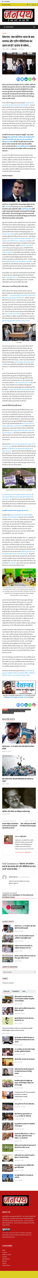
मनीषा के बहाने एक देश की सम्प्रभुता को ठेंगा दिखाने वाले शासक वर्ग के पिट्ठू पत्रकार (24, 1071)
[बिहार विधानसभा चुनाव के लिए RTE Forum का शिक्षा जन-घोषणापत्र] (7, 1114)
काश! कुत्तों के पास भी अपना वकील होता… (25, 1104)
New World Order (8, 713)
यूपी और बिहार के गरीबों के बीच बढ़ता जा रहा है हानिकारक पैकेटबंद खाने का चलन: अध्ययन (24, 1040)
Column (4, 33)
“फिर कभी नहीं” (12, 563)
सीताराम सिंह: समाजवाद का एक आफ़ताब (24, 1059)
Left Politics (15, 711)
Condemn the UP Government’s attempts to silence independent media (25, 1094)
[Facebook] (27, 5)
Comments (15, 991)
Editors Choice (6, 1254)
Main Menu (9, 27)
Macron (22, 711)
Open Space (5, 1259)
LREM (7, 206)
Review (4, 1261)
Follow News (6, 1265)
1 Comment (21, 49)
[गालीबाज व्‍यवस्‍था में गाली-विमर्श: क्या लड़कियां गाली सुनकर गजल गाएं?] (7, 946)
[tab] (6, 991)
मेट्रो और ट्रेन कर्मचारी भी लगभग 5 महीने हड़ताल (14, 241)
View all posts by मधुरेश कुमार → (23, 852)
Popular (6, 991)
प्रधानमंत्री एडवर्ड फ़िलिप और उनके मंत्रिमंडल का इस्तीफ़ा (17, 261)
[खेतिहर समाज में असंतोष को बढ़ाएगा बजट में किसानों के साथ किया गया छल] (7, 1145)
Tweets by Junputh (8, 983)
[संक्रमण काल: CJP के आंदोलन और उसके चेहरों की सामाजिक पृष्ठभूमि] (19, 744)
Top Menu (7, 1)
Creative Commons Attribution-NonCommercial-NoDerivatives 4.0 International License (16, 1235)
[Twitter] (30, 5)
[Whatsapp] (30, 79)
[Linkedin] (26, 79)
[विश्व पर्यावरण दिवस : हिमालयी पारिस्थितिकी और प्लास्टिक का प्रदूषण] (19, 776)
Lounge (4, 1256)
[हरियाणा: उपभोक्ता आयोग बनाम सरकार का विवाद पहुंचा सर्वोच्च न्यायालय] (7, 956)
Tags (23, 991)
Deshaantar (21, 709)
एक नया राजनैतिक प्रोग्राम (22, 146)
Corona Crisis (12, 709)
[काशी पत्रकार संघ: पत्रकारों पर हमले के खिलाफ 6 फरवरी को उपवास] (7, 1155)
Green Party (6, 711)
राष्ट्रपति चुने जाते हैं (26, 209)
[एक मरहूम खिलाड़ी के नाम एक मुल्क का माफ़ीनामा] (7, 1175)
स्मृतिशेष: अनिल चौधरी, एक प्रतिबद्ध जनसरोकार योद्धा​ (16, 811)
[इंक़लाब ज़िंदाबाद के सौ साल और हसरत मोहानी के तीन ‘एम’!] (7, 1018)
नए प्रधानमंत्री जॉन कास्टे (11, 277)
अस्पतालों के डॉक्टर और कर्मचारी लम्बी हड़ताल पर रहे (21, 238)
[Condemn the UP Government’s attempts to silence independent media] (7, 1092)
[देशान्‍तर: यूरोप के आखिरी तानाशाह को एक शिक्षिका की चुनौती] (7, 1008)
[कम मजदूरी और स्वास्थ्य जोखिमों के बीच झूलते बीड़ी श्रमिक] (7, 1165)
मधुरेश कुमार (14, 49)
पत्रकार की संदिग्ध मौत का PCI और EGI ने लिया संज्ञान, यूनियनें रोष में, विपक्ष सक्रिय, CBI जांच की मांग (25, 1136)
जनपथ (4, 1216)
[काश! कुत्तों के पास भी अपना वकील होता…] (7, 1104)
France (28, 709)
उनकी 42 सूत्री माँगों (7, 252)
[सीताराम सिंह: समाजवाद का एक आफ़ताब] (7, 1059)
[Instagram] (33, 5)
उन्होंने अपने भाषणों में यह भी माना (23, 382)
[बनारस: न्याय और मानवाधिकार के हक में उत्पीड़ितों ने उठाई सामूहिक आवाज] (7, 936)
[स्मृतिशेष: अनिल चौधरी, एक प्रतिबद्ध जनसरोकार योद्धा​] (19, 809)
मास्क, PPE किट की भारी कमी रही (12, 314)
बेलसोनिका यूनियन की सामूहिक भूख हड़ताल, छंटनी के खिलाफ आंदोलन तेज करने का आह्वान (24, 1083)
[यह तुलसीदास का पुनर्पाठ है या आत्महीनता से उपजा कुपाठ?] (7, 1124)
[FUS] (35, 5)
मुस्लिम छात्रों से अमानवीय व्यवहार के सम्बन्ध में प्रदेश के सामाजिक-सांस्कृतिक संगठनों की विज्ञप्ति (24, 999)
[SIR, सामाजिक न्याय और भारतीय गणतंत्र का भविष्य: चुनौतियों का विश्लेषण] (7, 1049)
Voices (4, 1263)
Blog (3, 1250)
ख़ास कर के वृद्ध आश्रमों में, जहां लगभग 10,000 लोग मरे (15, 320)
